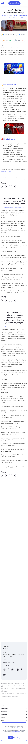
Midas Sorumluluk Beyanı (6, 171)
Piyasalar (3, 717)
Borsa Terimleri (4, 714)
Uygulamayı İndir (14, 3)
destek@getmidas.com (8, 662)
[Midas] (2, 3)
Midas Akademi (4, 711)
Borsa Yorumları (23, 15)
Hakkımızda (3, 702)
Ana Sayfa (3, 15)
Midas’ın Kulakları (13, 15)
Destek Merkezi (4, 705)
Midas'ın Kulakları (5, 708)
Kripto (2, 720)
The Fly (20, 177)
